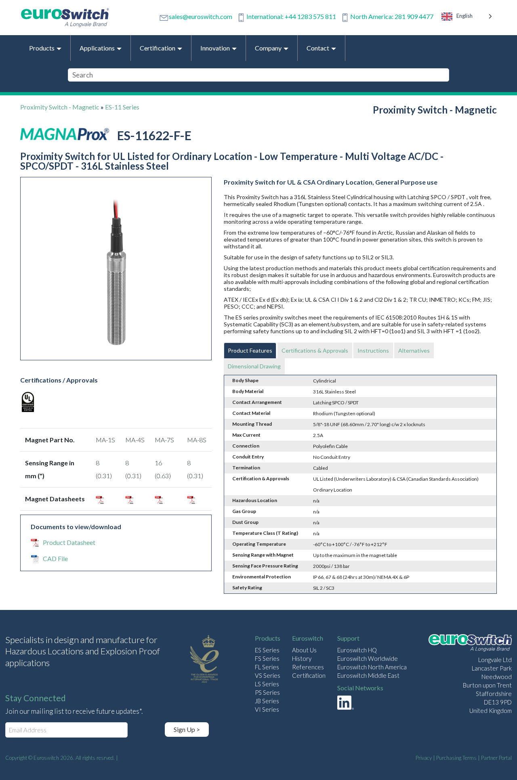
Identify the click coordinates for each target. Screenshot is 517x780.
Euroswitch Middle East (368, 675)
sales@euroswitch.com (200, 16)
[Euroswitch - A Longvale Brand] (470, 644)
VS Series (267, 675)
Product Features (250, 350)
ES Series (267, 650)
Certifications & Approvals (315, 350)
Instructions (373, 350)
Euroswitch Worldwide (367, 658)
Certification (309, 675)
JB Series (267, 700)
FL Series (267, 667)
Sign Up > (187, 729)
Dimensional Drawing (254, 366)
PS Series (267, 692)
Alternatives (414, 350)
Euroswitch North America (372, 667)
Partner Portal (496, 758)
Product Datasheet (69, 542)
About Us (304, 650)
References (308, 667)
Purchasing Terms (456, 758)
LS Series (267, 683)
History (301, 658)
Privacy (424, 758)
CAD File (55, 558)
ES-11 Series (122, 107)
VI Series (267, 709)
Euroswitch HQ (357, 650)
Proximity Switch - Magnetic (59, 107)
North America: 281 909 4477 (391, 16)
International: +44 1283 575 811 (291, 16)
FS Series (267, 658)
